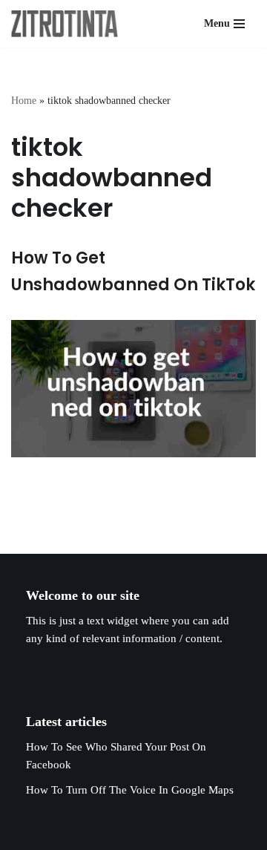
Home (23, 100)
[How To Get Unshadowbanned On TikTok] (133, 388)
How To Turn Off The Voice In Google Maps (130, 790)
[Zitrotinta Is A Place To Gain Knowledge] (68, 23)
